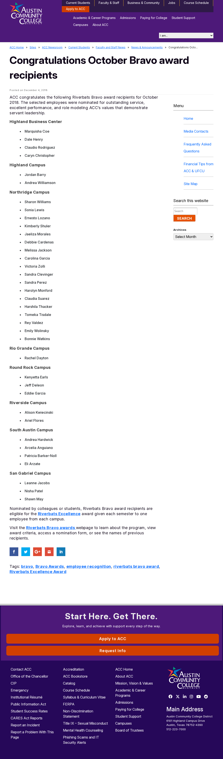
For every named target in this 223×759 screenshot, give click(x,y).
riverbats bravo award (136, 566)
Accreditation (73, 669)
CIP (14, 683)
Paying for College (153, 18)
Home (188, 118)
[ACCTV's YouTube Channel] (198, 697)
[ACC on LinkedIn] (185, 697)
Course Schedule (196, 3)
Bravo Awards (49, 566)
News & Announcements (147, 47)
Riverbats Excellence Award (38, 571)
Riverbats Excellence (59, 513)
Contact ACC (21, 669)
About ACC (100, 25)
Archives (179, 229)
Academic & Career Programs (94, 18)
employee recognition (88, 566)
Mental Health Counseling (83, 730)
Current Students (78, 3)
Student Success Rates (29, 711)
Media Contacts (196, 131)
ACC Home (17, 47)
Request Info (113, 650)
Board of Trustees (129, 730)
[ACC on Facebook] (170, 697)
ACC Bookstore (75, 676)
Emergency (20, 690)
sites (33, 47)
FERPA (68, 704)
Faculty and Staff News (110, 47)
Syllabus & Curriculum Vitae (84, 697)
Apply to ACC (75, 9)
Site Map (191, 184)
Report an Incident (25, 725)
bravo (27, 566)
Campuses (80, 25)
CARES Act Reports (26, 718)
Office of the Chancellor (29, 676)
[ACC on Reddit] (206, 697)
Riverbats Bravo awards (51, 527)
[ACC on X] (178, 697)
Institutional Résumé (26, 697)
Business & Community (144, 3)
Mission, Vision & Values (134, 683)
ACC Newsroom (52, 47)
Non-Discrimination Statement (78, 714)
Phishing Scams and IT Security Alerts (81, 740)
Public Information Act (28, 704)
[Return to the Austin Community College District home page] (33, 14)
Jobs (171, 3)
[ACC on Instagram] (191, 697)
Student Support (183, 18)
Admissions (128, 18)
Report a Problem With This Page (32, 734)
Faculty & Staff (109, 3)
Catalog (69, 683)
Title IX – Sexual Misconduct (85, 723)
